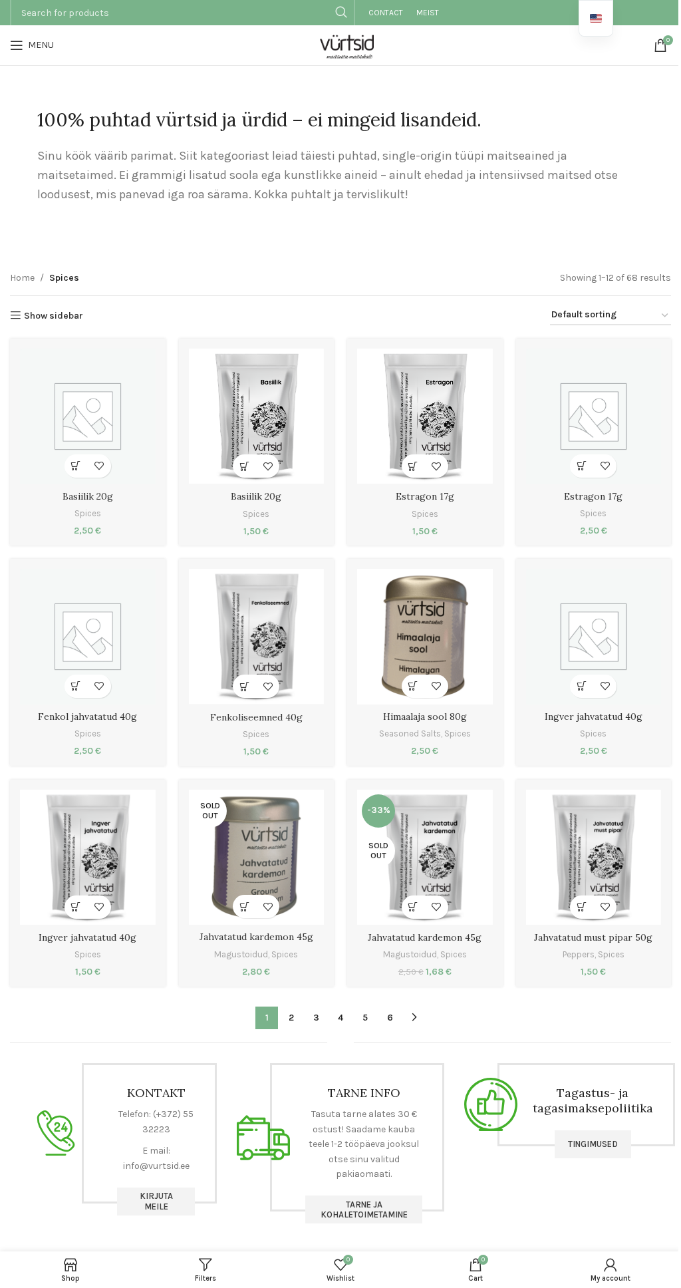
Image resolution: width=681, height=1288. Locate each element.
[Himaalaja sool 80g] (425, 637)
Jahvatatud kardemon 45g (256, 937)
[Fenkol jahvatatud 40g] (88, 637)
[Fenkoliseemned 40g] (257, 637)
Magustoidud (241, 954)
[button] (76, 466)
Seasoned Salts (410, 733)
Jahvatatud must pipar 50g (593, 937)
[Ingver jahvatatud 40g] (594, 637)
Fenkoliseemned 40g (256, 717)
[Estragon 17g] (425, 416)
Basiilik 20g (88, 496)
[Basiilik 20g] (88, 416)
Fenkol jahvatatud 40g (87, 717)
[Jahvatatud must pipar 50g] (594, 857)
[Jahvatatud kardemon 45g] (257, 857)
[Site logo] (340, 44)
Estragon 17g (425, 496)
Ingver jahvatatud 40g (593, 717)
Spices (87, 513)
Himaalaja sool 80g (425, 717)
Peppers (579, 954)
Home (22, 277)
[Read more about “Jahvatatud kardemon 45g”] (244, 906)
